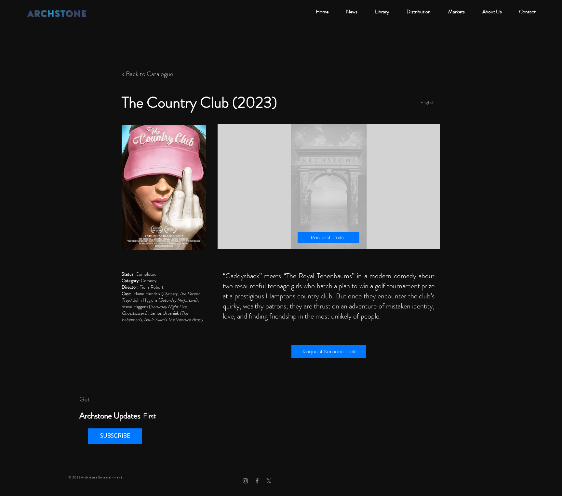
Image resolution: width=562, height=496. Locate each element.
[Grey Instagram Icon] (245, 480)
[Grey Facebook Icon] (257, 480)
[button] (115, 436)
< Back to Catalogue (147, 74)
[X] (268, 480)
